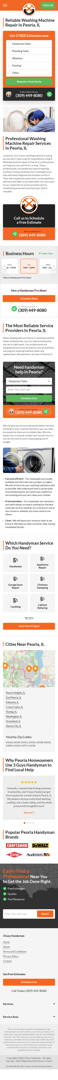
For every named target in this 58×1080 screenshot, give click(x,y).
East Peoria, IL (13, 697)
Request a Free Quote (29, 81)
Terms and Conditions (14, 951)
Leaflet (51, 686)
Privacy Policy (10, 956)
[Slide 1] (24, 823)
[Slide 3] (30, 823)
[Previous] (4, 266)
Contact (7, 961)
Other (15, 72)
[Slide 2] (27, 823)
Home (6, 942)
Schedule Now (29, 298)
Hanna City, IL (13, 725)
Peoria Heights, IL (15, 692)
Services (8, 1003)
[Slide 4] (33, 823)
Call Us (48, 5)
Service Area (10, 1016)
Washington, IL (14, 716)
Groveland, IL (13, 721)
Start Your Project (29, 626)
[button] (29, 668)
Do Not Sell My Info (15, 1066)
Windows (17, 58)
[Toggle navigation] (5, 5)
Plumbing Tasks (20, 51)
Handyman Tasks (21, 43)
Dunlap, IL (11, 711)
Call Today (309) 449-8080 (29, 990)
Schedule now (29, 982)
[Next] (53, 266)
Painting (16, 65)
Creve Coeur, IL (14, 706)
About (6, 946)
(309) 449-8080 (32, 235)
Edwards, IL (12, 702)
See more (29, 617)
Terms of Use (31, 1066)
